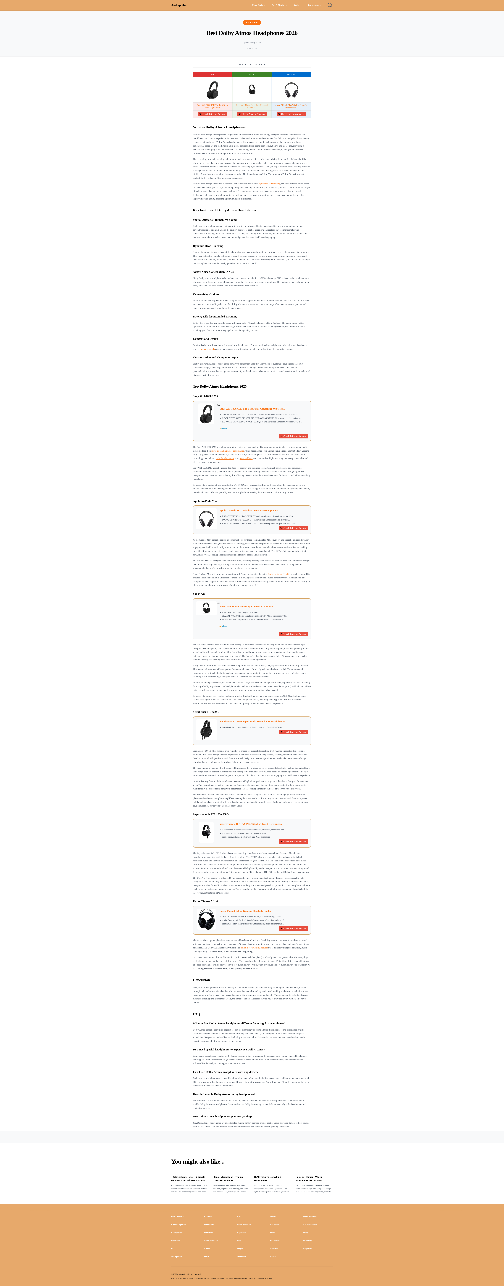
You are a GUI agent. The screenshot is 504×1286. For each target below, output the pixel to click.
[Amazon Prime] (263, 429)
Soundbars (208, 1233)
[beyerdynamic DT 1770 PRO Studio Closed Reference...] (206, 832)
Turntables (241, 1256)
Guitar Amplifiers (178, 1225)
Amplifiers (307, 1249)
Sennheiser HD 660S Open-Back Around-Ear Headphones (252, 721)
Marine (273, 1217)
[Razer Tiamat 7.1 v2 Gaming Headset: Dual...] (206, 919)
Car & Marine (278, 5)
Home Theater (177, 1217)
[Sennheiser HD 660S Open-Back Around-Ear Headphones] (206, 729)
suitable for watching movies (254, 948)
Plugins (240, 1249)
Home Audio (257, 5)
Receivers (208, 1217)
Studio (296, 5)
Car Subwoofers (310, 1225)
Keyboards (241, 1233)
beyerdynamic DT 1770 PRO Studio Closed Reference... (250, 823)
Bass (239, 1241)
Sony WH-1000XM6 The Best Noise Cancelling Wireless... (252, 408)
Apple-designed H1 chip (278, 574)
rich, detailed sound (225, 458)
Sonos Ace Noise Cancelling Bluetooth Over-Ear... (247, 606)
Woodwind (175, 1241)
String (305, 1233)
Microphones (176, 1256)
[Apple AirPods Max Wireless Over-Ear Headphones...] (291, 90)
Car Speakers (177, 1233)
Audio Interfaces (244, 1225)
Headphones (252, 22)
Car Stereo (274, 1225)
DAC (239, 1217)
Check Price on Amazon (213, 114)
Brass (272, 1233)
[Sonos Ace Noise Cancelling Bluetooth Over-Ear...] (252, 90)
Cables (273, 1256)
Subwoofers (209, 1225)
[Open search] (330, 5)
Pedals (206, 1256)
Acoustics (274, 1249)
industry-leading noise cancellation (227, 451)
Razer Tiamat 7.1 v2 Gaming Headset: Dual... (245, 910)
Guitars (207, 1249)
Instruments (313, 5)
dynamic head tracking (269, 183)
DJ (172, 1249)
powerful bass (246, 458)
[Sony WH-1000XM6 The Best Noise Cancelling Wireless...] (212, 90)
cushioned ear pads (206, 349)
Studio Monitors (310, 1217)
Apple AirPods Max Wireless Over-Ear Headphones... (249, 510)
